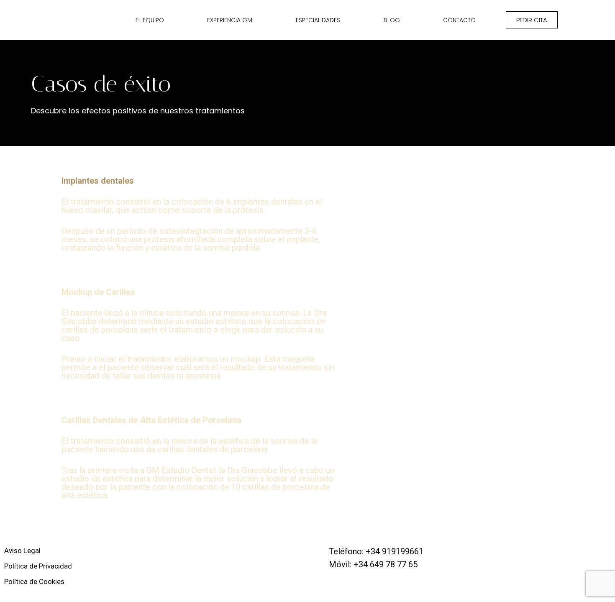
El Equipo (150, 20)
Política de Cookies (34, 581)
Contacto (459, 20)
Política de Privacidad (38, 566)
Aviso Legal (22, 550)
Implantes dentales (98, 181)
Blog (392, 20)
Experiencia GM (229, 20)
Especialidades (318, 20)
